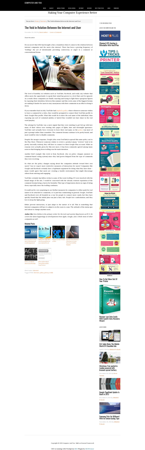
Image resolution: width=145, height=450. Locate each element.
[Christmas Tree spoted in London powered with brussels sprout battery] (109, 358)
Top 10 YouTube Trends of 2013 (58, 240)
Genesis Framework (87, 443)
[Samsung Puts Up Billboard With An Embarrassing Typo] (109, 408)
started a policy (62, 111)
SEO (76, 449)
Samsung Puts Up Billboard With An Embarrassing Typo (109, 417)
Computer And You (33, 2)
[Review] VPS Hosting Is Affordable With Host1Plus (109, 44)
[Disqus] (59, 298)
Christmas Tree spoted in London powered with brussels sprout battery (108, 367)
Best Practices (99, 8)
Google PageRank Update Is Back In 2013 (109, 393)
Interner (36, 272)
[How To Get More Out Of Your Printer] (109, 163)
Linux (108, 8)
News (44, 8)
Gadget (51, 8)
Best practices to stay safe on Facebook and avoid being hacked (30, 241)
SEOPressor (89, 449)
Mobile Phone (61, 8)
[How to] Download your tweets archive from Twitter (44, 263)
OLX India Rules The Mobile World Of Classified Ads (109, 344)
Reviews (89, 8)
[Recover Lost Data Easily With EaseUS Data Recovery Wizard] (109, 300)
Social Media (71, 8)
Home (37, 21)
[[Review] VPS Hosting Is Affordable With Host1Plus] (109, 36)
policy (80, 130)
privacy (46, 272)
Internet (81, 8)
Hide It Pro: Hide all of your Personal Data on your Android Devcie (44, 241)
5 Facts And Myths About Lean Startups (30, 262)
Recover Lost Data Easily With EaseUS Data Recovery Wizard (109, 318)
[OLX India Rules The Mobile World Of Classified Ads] (109, 336)
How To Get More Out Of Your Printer (108, 280)
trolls (51, 272)
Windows (116, 8)
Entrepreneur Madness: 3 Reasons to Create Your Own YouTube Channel (72, 242)
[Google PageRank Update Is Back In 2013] (109, 384)
